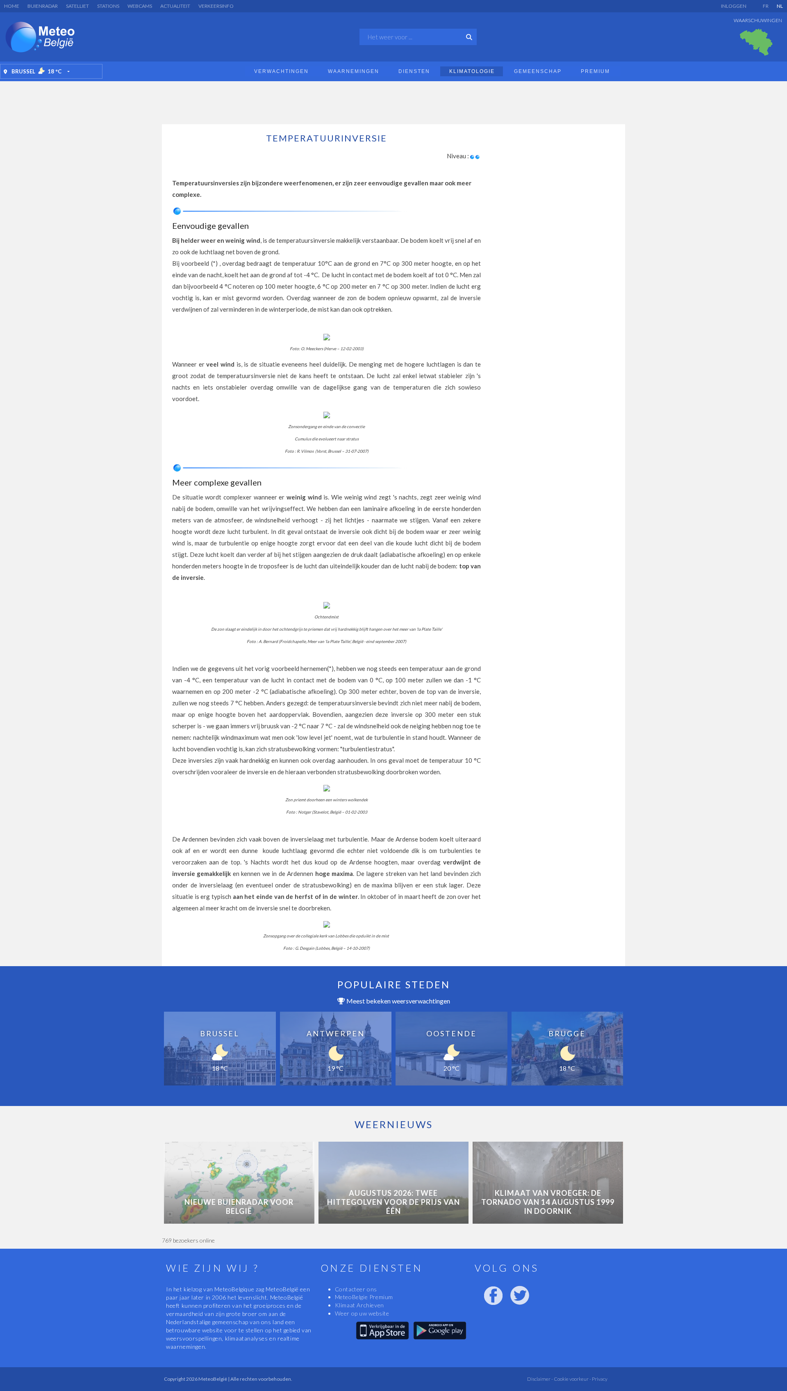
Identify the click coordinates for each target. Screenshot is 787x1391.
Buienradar (42, 6)
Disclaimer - (540, 1379)
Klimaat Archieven (359, 1305)
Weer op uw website (362, 1313)
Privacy (599, 1379)
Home (11, 6)
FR (766, 6)
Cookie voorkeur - (572, 1379)
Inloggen (733, 6)
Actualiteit (175, 6)
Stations (108, 6)
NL (780, 6)
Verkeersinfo (216, 6)
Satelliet (77, 6)
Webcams (139, 6)
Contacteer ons (356, 1289)
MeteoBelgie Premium (364, 1296)
